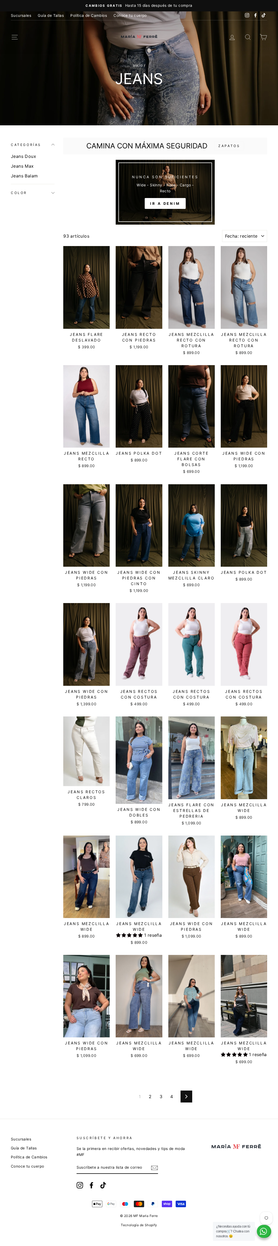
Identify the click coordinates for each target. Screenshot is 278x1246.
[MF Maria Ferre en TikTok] (103, 1185)
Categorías (26, 145)
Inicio (138, 65)
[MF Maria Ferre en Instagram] (80, 1185)
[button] (130, 935)
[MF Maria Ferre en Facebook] (91, 1185)
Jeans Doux (23, 156)
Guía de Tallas (51, 15)
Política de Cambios (88, 15)
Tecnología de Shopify (139, 1225)
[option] (139, 6)
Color (19, 193)
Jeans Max (22, 166)
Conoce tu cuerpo (130, 15)
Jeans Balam (24, 176)
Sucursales (21, 15)
